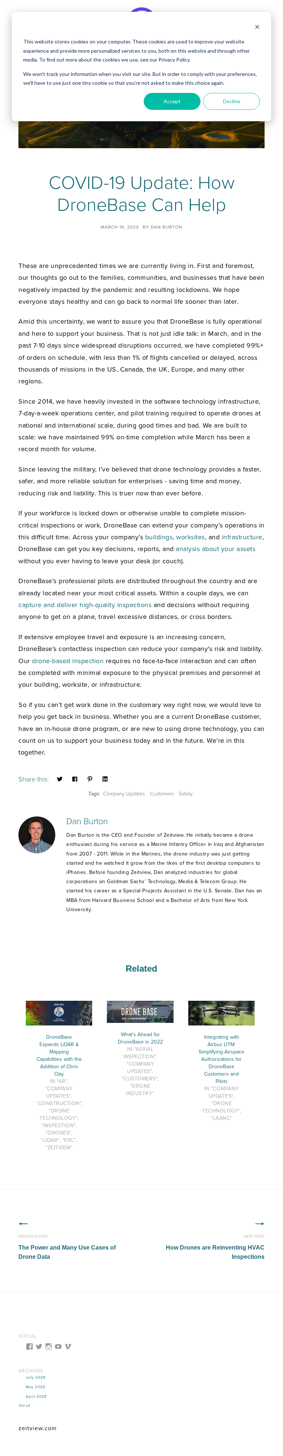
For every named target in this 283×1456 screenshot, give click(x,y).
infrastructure (242, 537)
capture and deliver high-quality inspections (84, 605)
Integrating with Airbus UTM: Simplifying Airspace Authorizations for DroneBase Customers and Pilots (221, 1059)
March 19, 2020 (120, 227)
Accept (172, 101)
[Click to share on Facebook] (75, 778)
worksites (190, 537)
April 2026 (36, 1396)
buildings (159, 537)
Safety (186, 794)
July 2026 (36, 1377)
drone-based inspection (68, 661)
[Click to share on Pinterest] (90, 778)
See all (24, 1405)
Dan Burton (166, 227)
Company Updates (124, 794)
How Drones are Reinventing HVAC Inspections (215, 1247)
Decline (231, 101)
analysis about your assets (215, 549)
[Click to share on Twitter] (60, 778)
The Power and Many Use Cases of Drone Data (67, 1247)
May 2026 (35, 1387)
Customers (162, 794)
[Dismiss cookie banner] (257, 27)
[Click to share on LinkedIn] (105, 778)
